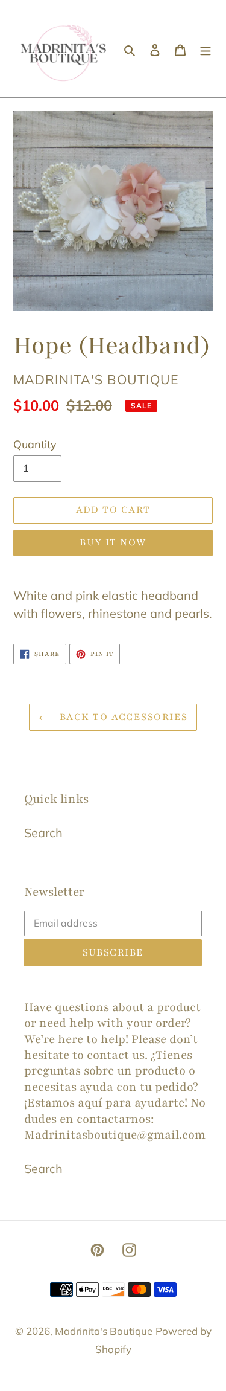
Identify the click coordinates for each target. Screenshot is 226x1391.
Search (43, 832)
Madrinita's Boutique (103, 1331)
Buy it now (113, 542)
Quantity (35, 444)
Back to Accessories (122, 717)
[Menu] (205, 49)
